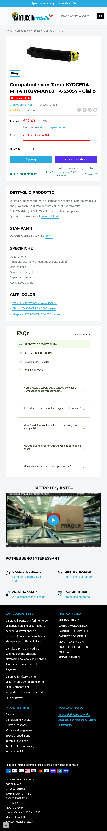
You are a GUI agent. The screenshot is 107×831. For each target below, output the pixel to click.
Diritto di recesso (16, 725)
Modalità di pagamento (20, 730)
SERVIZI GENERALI (70, 657)
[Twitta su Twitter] (90, 109)
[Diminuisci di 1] (26, 149)
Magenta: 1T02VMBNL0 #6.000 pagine (36, 314)
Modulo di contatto (16, 817)
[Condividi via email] (95, 109)
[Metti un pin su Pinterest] (85, 109)
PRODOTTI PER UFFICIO (73, 647)
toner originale (50, 216)
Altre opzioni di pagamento (76, 168)
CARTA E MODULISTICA (73, 625)
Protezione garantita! (77, 597)
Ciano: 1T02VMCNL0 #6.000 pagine (34, 308)
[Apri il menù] (7, 16)
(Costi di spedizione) (52, 127)
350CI (49, 236)
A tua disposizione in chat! (28, 597)
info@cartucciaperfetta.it (19, 821)
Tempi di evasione (17, 741)
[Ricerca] (100, 16)
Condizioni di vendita (18, 719)
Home (9, 30)
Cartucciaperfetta (22, 104)
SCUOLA (63, 652)
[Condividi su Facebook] (79, 109)
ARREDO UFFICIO (69, 620)
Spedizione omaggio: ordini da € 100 (53, 3)
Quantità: (15, 149)
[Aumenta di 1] (41, 149)
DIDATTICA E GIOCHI (71, 641)
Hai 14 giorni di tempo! (78, 576)
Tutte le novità (14, 751)
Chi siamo (12, 714)
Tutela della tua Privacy (20, 746)
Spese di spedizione (18, 735)
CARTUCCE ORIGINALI (72, 636)
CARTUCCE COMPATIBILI (73, 631)
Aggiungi (31, 159)
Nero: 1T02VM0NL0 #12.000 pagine (34, 302)
